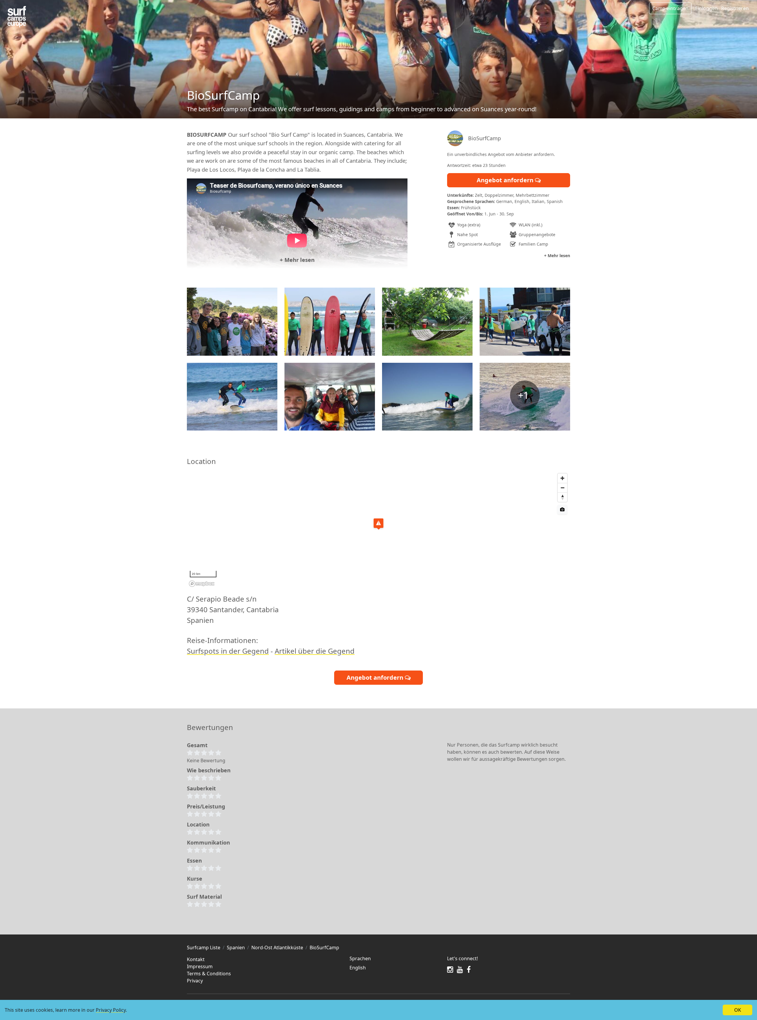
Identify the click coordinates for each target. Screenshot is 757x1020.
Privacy (195, 980)
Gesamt (197, 745)
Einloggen (706, 8)
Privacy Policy (111, 1010)
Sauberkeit (201, 788)
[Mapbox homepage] (202, 583)
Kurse (194, 878)
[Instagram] (450, 969)
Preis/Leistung (206, 806)
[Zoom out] (562, 487)
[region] (378, 529)
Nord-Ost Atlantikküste (277, 947)
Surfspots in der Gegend (228, 651)
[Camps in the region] (16, 17)
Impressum (200, 966)
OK (737, 1010)
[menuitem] (395, 967)
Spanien (236, 947)
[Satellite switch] (562, 509)
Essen (194, 860)
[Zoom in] (562, 478)
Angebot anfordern (506, 180)
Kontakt (196, 959)
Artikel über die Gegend (315, 651)
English (358, 967)
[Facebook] (469, 969)
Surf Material (204, 896)
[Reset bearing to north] (562, 497)
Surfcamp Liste (203, 947)
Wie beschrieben (209, 770)
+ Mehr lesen (297, 259)
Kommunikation (208, 842)
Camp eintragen (670, 8)
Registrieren (735, 8)
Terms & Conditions (209, 973)
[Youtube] (460, 969)
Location (198, 824)
